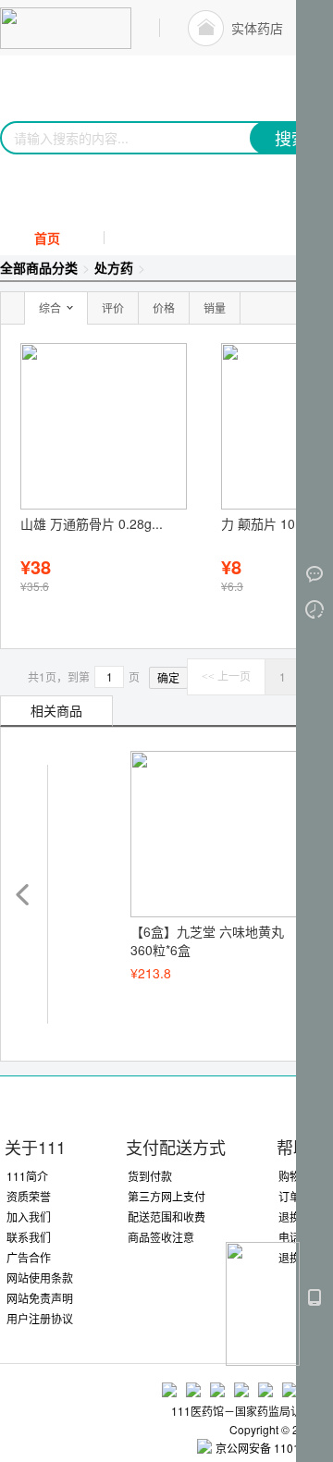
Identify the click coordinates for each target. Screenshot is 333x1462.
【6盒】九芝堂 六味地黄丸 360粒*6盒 (207, 940)
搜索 (291, 138)
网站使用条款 (39, 1277)
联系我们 (28, 1237)
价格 (164, 307)
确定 (168, 677)
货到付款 (150, 1176)
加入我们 (28, 1216)
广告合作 (28, 1257)
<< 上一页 (226, 676)
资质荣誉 (28, 1196)
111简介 (27, 1176)
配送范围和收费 (166, 1216)
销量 (215, 307)
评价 (113, 307)
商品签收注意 (161, 1237)
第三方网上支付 (166, 1196)
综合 (50, 307)
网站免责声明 (39, 1298)
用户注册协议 (39, 1318)
